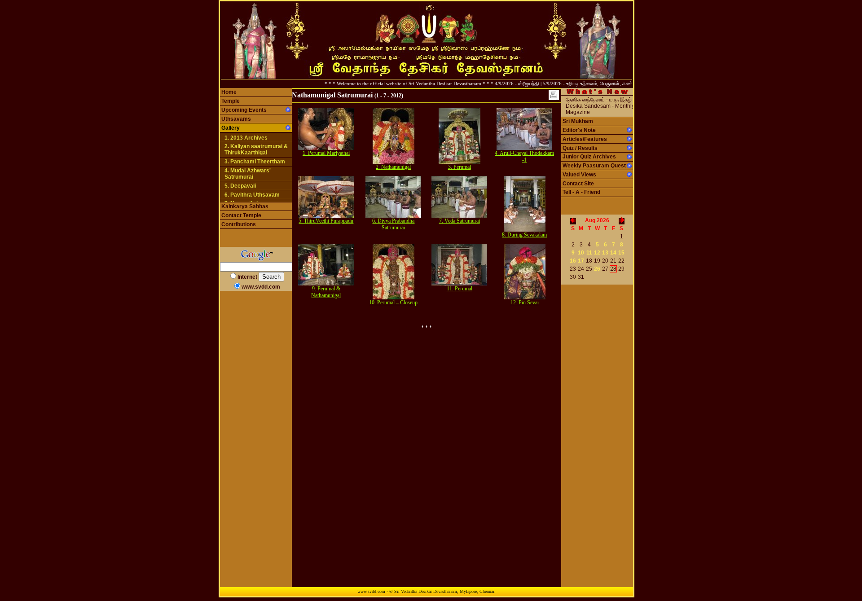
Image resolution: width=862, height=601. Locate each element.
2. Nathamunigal (393, 167)
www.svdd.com (261, 287)
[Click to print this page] (554, 95)
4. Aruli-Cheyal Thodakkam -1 (524, 156)
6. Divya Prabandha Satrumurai (393, 224)
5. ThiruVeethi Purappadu (326, 221)
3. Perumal (459, 167)
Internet (247, 277)
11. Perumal (459, 288)
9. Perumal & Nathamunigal (326, 291)
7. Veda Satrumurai (459, 221)
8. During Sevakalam (524, 235)
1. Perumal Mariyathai (326, 153)
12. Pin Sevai (524, 302)
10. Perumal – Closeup (393, 302)
